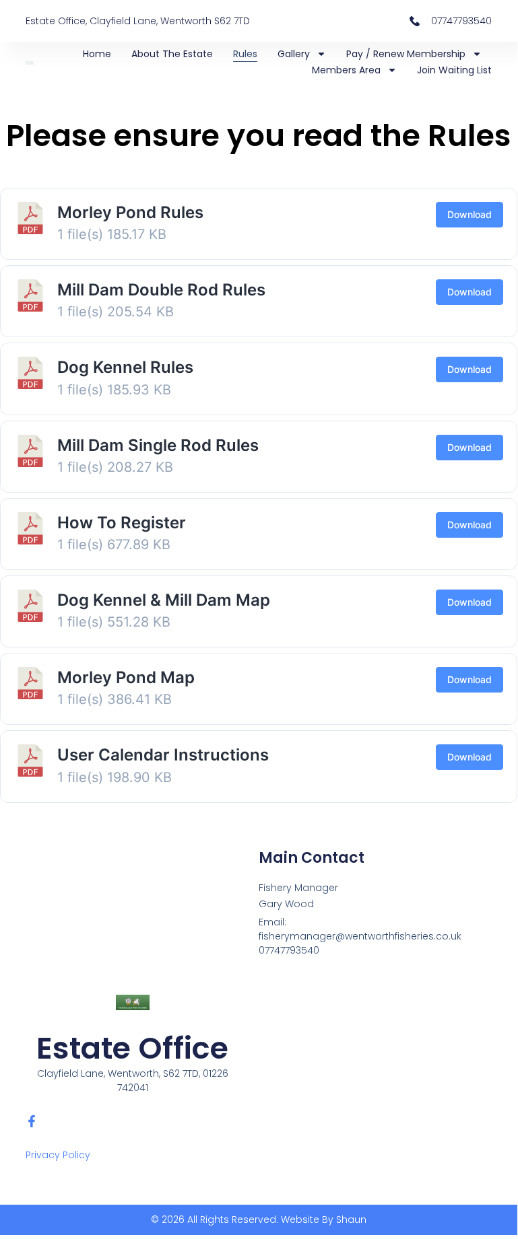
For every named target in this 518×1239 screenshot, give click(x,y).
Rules (245, 54)
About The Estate (172, 54)
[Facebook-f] (32, 1121)
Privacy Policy (58, 1155)
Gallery (294, 54)
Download (469, 214)
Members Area (346, 70)
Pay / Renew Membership (405, 54)
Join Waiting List (454, 70)
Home (97, 54)
